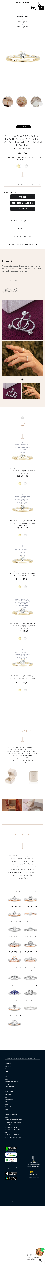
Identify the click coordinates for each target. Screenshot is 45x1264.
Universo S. (8, 1107)
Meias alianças (9, 1091)
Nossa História (9, 1099)
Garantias (20, 237)
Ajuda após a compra (20, 245)
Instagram (7, 1063)
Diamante (7, 1101)
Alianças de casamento (11, 1084)
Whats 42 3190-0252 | (11, 1122)
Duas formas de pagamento (12, 1081)
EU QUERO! (13, 281)
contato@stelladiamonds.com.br (13, 1119)
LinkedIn (7, 1068)
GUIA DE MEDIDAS (22, 208)
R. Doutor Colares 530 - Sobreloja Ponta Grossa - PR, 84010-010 (12, 1129)
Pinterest (7, 1076)
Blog (6, 1109)
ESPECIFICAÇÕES (20, 221)
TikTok (7, 1074)
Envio (20, 229)
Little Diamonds (9, 1094)
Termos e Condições (10, 1112)
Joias (6, 1089)
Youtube (7, 1071)
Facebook (7, 1066)
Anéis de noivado (9, 1086)
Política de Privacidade (11, 1114)
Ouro (6, 1104)
